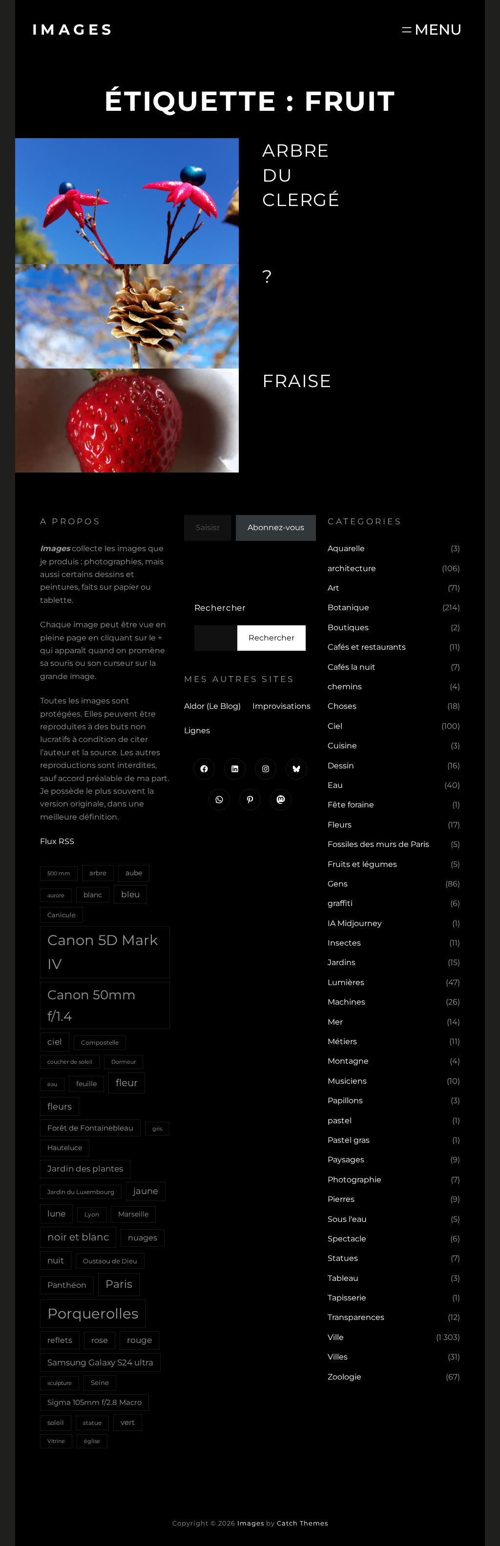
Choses (342, 706)
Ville (336, 1337)
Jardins (341, 962)
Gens (338, 883)
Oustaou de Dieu (110, 1261)
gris (157, 1128)
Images (73, 30)
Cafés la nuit (351, 667)
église (92, 1441)
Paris (118, 1284)
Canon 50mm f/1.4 (91, 1005)
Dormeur (123, 1061)
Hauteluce (64, 1147)
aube (133, 872)
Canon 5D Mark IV (102, 951)
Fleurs (340, 824)
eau (52, 1084)
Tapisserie (347, 1297)
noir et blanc (78, 1237)
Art (333, 588)
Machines (346, 1002)
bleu (130, 894)
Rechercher (220, 608)
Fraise (297, 381)
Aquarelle (346, 548)
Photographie (354, 1179)
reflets (59, 1340)
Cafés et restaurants (367, 647)
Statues (343, 1258)
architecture (352, 568)
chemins (345, 686)
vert (128, 1422)
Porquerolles (92, 1313)
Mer (335, 1022)
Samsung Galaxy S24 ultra (100, 1362)
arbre (97, 873)
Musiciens (347, 1081)
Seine (100, 1382)
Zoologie (344, 1376)
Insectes (344, 943)
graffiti (340, 903)
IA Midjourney (355, 923)
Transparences (356, 1317)
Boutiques (348, 627)
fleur (127, 1083)
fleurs (59, 1106)
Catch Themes (302, 1523)
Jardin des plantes (85, 1169)
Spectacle (347, 1238)
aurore (55, 895)
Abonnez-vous (276, 527)
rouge (139, 1340)
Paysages (346, 1159)
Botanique (348, 607)
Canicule (61, 915)
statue (92, 1422)
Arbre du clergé (301, 175)
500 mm (58, 873)
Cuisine (342, 745)
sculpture (59, 1383)
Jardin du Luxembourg (80, 1192)
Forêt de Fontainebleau (90, 1128)
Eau (335, 785)
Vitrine (56, 1441)
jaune (145, 1191)
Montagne (348, 1061)
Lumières (346, 982)
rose (99, 1340)
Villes (338, 1356)
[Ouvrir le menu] (431, 29)
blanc (92, 895)
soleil (55, 1422)
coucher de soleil (69, 1061)
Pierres (341, 1199)
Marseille (133, 1214)
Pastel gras (349, 1140)
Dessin (341, 765)
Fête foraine (351, 804)
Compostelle (100, 1042)
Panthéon (66, 1285)
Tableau (343, 1278)
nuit (55, 1260)
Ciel (335, 726)
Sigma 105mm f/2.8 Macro (94, 1402)
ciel (54, 1041)
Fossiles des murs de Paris (378, 844)
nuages (142, 1237)
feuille (86, 1083)
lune (56, 1213)
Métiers (342, 1041)
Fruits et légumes (362, 864)
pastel (340, 1120)
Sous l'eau (347, 1219)
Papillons (345, 1100)
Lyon (91, 1214)
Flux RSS (57, 841)
